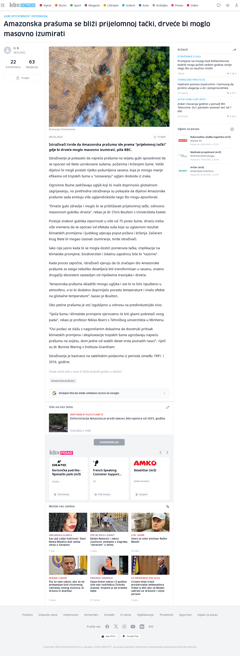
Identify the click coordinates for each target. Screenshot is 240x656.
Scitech (130, 5)
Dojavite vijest (48, 614)
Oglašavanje (145, 614)
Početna (27, 614)
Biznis (63, 5)
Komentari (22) (109, 442)
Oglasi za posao (207, 614)
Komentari (91, 614)
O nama (125, 614)
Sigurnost (185, 614)
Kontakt (109, 614)
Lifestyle (112, 5)
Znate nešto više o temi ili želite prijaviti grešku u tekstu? (85, 371)
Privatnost (166, 614)
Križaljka (162, 5)
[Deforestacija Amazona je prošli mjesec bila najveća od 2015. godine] (58, 422)
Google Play (133, 636)
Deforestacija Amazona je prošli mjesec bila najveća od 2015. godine (117, 418)
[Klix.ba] (22, 5)
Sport (77, 5)
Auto (146, 5)
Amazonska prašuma (63, 380)
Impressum (70, 614)
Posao (179, 5)
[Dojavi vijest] (227, 5)
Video (194, 5)
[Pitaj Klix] (218, 5)
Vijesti (47, 5)
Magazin (94, 5)
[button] (160, 452)
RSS (151, 626)
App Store (111, 636)
